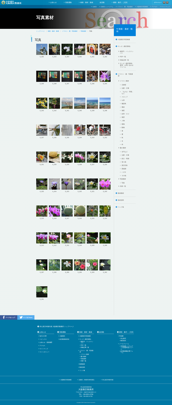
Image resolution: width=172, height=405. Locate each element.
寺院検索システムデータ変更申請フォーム (126, 347)
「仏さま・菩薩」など (128, 92)
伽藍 (123, 110)
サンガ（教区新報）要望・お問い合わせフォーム (126, 65)
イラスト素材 (124, 81)
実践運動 (68, 2)
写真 (123, 183)
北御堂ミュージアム (107, 6)
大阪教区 (62, 336)
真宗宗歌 (125, 165)
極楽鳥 (124, 103)
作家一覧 (123, 186)
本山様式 (123, 338)
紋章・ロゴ (125, 114)
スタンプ (125, 97)
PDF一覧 (123, 56)
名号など (125, 152)
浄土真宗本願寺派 (107, 379)
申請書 (121, 336)
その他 (124, 175)
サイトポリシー (44, 352)
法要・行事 (125, 88)
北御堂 (94, 6)
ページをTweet (27, 317)
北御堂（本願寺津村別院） (87, 379)
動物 (123, 127)
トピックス (43, 339)
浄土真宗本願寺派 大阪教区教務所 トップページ (57, 326)
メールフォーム (124, 344)
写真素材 (83, 31)
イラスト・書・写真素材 (125, 6)
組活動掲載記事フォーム (126, 351)
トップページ (40, 31)
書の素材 (123, 148)
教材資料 (121, 200)
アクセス (154, 6)
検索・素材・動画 (86, 2)
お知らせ (53, 2)
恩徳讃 (124, 169)
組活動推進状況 (64, 339)
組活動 (102, 2)
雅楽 (123, 107)
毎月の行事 (43, 336)
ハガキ (124, 172)
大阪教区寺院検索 (142, 6)
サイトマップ (44, 349)
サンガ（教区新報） (124, 46)
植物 (123, 124)
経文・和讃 (125, 158)
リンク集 (121, 207)
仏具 (123, 100)
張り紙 (124, 162)
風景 (123, 117)
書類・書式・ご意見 (120, 2)
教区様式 (123, 340)
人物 (123, 120)
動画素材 (121, 193)
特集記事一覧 (124, 60)
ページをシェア (10, 317)
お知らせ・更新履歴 (46, 342)
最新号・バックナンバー (126, 52)
